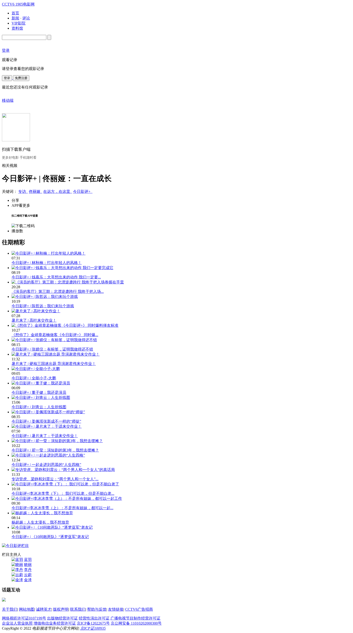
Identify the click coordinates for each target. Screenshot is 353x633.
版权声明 (60, 609)
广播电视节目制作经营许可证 (135, 618)
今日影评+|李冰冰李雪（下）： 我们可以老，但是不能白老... (63, 493)
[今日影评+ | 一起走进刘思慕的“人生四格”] (48, 455)
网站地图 (26, 609)
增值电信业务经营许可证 (55, 623)
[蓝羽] (17, 560)
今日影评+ (82, 191)
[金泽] (17, 580)
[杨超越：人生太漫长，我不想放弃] (42, 513)
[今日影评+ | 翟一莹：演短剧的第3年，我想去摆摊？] (57, 441)
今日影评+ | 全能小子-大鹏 (34, 378)
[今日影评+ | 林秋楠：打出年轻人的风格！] (48, 253)
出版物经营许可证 (62, 618)
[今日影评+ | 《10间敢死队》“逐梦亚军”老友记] (52, 527)
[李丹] (17, 570)
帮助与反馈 (96, 609)
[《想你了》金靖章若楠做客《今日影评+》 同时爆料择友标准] (65, 325)
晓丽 (28, 565)
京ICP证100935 (93, 628)
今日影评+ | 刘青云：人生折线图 (39, 407)
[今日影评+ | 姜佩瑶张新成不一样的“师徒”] (48, 412)
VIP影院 (18, 23)
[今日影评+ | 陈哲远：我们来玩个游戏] (45, 297)
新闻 (15, 18)
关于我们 (9, 609)
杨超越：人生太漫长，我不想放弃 (40, 522)
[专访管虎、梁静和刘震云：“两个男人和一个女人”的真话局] (63, 470)
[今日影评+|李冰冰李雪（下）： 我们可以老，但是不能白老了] (65, 484)
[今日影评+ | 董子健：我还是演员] (41, 383)
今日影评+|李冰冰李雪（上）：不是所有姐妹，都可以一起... (62, 508)
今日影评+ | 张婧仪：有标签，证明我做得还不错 (52, 349)
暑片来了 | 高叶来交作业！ (34, 320)
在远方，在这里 (57, 191)
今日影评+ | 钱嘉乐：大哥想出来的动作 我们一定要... (56, 277)
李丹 (28, 570)
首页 (15, 13)
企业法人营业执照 (17, 623)
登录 (7, 78)
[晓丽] (17, 565)
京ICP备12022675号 (93, 623)
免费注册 (21, 78)
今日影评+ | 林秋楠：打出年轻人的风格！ (47, 263)
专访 (23, 191)
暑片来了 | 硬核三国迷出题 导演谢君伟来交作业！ (54, 364)
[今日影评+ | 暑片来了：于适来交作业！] (47, 426)
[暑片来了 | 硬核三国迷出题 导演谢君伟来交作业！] (56, 354)
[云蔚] (17, 575)
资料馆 (17, 28)
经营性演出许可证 (94, 618)
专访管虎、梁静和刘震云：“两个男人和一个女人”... (55, 479)
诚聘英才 (43, 609)
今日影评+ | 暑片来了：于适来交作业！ (45, 436)
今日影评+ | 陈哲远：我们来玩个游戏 (43, 306)
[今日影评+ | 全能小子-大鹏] (36, 369)
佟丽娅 (35, 191)
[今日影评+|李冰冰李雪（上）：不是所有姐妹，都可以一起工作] (67, 498)
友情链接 (115, 609)
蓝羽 (28, 560)
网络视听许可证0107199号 (24, 618)
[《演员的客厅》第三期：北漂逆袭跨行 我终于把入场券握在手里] (68, 282)
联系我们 (77, 609)
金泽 (28, 580)
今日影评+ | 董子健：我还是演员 (39, 392)
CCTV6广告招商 (139, 609)
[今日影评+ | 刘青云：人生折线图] (41, 397)
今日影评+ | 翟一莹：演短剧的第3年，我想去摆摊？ (55, 450)
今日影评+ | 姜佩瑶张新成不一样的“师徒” (46, 421)
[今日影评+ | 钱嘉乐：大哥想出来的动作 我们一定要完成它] (62, 268)
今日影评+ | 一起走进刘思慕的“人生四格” (46, 465)
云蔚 (28, 575)
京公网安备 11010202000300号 (136, 623)
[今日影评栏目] (15, 546)
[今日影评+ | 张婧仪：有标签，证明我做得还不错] (54, 340)
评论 (26, 18)
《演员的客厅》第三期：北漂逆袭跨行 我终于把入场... (58, 291)
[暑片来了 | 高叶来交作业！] (36, 311)
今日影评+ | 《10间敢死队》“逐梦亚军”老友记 (50, 537)
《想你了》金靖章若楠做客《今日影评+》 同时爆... (55, 335)
